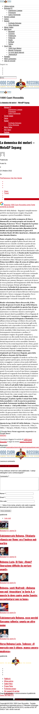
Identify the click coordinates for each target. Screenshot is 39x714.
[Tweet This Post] (21, 184)
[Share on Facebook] (21, 182)
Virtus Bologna (13, 25)
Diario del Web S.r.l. (7, 695)
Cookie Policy (8, 683)
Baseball (11, 32)
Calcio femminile (14, 15)
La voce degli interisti (16, 52)
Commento (4, 476)
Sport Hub (7, 46)
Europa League (9, 17)
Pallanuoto (12, 36)
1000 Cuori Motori (14, 48)
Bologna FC (8, 8)
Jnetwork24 (12, 55)
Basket (6, 21)
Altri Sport (7, 29)
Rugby (10, 40)
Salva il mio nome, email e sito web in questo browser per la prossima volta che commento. (17, 506)
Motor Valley (8, 27)
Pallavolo (11, 38)
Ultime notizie (9, 6)
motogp (26, 447)
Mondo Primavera (14, 50)
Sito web (3, 501)
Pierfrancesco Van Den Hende (11, 178)
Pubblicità (7, 678)
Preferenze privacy (10, 688)
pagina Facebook (26, 441)
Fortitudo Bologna (14, 23)
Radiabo (7, 57)
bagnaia (9, 447)
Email (2, 497)
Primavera (12, 13)
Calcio (6, 19)
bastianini (15, 447)
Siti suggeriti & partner (11, 691)
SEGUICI (3, 435)
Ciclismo (11, 34)
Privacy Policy (8, 686)
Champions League (15, 11)
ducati (21, 447)
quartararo (32, 447)
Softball (11, 42)
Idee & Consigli (9, 61)
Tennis (10, 44)
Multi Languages (10, 59)
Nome (3, 494)
